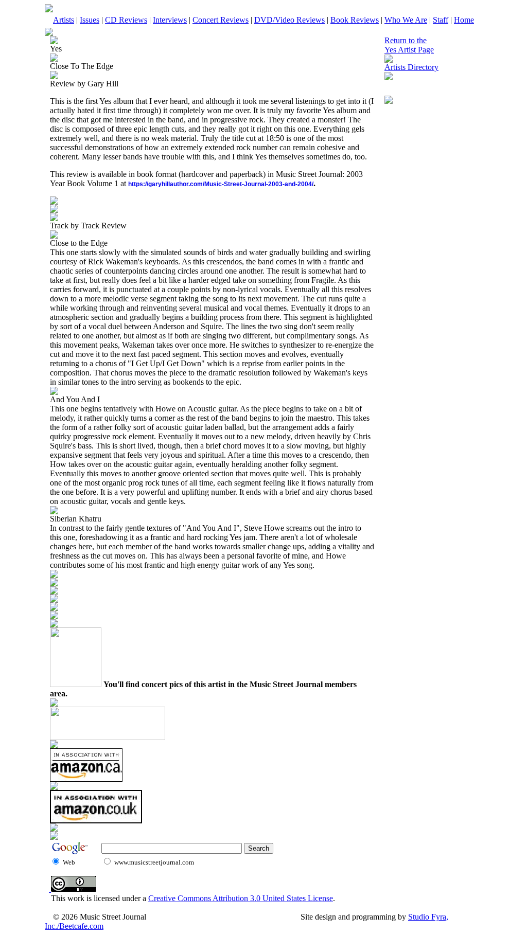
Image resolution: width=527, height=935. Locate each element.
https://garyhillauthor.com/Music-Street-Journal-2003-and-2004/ (220, 184)
